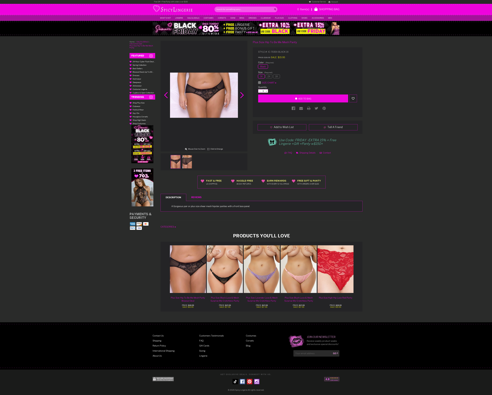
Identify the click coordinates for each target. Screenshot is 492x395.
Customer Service (318, 2)
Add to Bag (304, 98)
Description (173, 197)
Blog (248, 345)
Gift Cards (204, 345)
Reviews (196, 197)
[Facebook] (293, 108)
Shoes (304, 18)
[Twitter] (316, 108)
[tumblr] (235, 381)
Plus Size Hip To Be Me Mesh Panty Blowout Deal (188, 299)
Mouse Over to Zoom (196, 149)
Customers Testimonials (211, 335)
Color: (266, 62)
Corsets (222, 18)
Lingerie (179, 18)
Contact (326, 152)
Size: (265, 72)
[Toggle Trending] (151, 97)
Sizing (202, 350)
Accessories (318, 18)
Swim (232, 18)
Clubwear (266, 18)
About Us (157, 355)
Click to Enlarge (216, 149)
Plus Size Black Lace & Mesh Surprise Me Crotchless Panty (225, 299)
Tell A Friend (335, 127)
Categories (168, 226)
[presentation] (166, 95)
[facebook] (242, 381)
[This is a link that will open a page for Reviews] (331, 379)
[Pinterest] (324, 108)
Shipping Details (307, 152)
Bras (241, 18)
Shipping (157, 340)
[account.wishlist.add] (353, 98)
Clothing (292, 18)
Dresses (253, 18)
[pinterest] (249, 381)
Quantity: (262, 87)
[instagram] (256, 381)
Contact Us (158, 335)
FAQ (289, 152)
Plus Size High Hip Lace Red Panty (335, 297)
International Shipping (164, 350)
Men (330, 18)
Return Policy (159, 345)
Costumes (208, 18)
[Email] (301, 108)
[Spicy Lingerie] (183, 9)
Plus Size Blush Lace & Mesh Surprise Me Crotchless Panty (298, 299)
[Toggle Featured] (151, 56)
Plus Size (279, 18)
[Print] (309, 108)
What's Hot (165, 18)
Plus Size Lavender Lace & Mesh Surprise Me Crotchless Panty (262, 299)
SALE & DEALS (193, 18)
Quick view (187, 269)
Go (334, 353)
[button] (142, 144)
